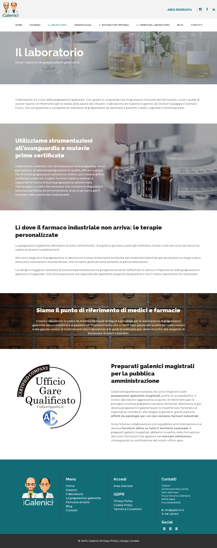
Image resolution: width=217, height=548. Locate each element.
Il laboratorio (74, 494)
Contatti (71, 510)
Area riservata (179, 9)
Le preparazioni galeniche (83, 498)
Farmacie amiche (78, 502)
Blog (69, 506)
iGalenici (71, 490)
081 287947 (172, 514)
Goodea (134, 540)
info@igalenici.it (174, 510)
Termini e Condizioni (128, 509)
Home (70, 486)
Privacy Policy (123, 501)
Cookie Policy (123, 505)
